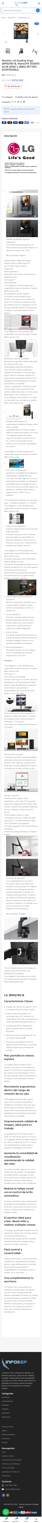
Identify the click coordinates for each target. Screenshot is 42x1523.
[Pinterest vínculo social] (18, 101)
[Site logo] (21, 3)
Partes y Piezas (7, 1427)
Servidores (6, 1397)
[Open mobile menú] (3, 3)
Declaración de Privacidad (11, 1460)
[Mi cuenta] (39, 3)
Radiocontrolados (8, 1434)
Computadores (7, 1401)
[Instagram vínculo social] (7, 1495)
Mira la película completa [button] (16, 255)
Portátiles (5, 1405)
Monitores (12, 17)
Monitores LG (24, 17)
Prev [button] (6, 660)
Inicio (3, 17)
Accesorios (6, 1438)
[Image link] (14, 1363)
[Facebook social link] (12, 101)
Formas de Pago (8, 1468)
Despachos (6, 1476)
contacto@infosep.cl (12, 1489)
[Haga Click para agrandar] (6, 42)
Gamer (4, 1430)
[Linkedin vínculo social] (21, 101)
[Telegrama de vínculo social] (24, 101)
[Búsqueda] (38, 10)
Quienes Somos (8, 1456)
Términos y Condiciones (11, 1464)
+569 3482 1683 (11, 1485)
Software (5, 1409)
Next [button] (10, 660)
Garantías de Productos (11, 1472)
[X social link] (15, 101)
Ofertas (4, 1442)
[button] (4, 34)
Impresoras (6, 1417)
